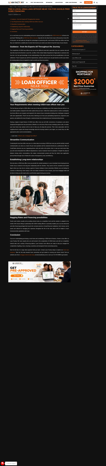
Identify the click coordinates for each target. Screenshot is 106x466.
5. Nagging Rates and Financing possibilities (21, 29)
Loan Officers (59, 2)
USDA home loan (57, 35)
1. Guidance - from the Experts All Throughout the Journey (25, 19)
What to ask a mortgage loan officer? (27, 135)
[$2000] (84, 95)
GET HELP (84, 31)
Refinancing (49, 2)
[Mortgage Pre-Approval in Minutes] (39, 282)
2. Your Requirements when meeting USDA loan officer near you (26, 21)
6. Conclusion (13, 31)
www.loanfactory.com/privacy (81, 40)
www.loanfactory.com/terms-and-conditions (81, 41)
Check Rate (88, 2)
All (27, 2)
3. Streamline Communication (17, 24)
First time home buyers (37, 2)
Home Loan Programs (71, 2)
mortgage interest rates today (27, 254)
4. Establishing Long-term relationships (20, 26)
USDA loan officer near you (31, 38)
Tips (81, 2)
